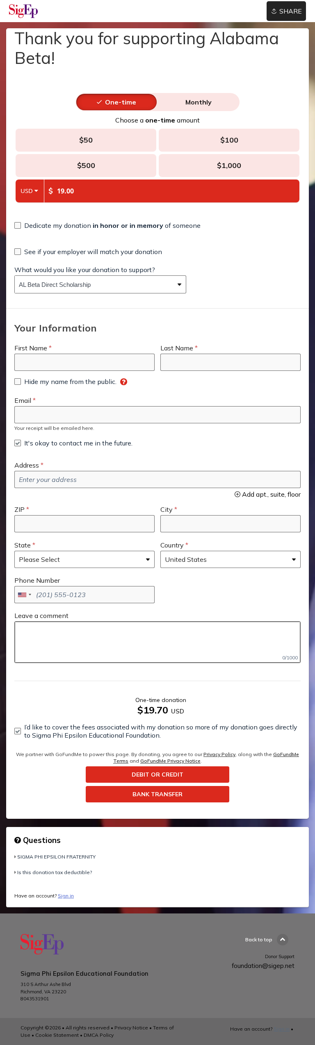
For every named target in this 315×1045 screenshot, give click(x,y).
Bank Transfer (157, 794)
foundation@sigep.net (263, 966)
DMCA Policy (99, 1035)
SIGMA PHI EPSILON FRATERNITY (56, 857)
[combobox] (94, 284)
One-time (120, 102)
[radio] (120, 102)
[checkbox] (107, 225)
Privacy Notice (131, 1028)
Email (22, 400)
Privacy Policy (219, 754)
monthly (198, 102)
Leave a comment (41, 615)
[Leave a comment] (157, 642)
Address (26, 465)
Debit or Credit (157, 774)
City (166, 509)
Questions (41, 840)
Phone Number (37, 580)
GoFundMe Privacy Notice (170, 761)
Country (172, 545)
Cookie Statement (57, 1035)
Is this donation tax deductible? (54, 872)
